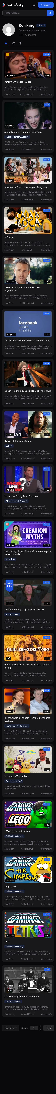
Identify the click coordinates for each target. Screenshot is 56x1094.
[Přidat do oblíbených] (8, 56)
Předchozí (10, 1028)
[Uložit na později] (13, 56)
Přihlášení (46, 4)
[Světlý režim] (34, 5)
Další (48, 1028)
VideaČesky (15, 5)
